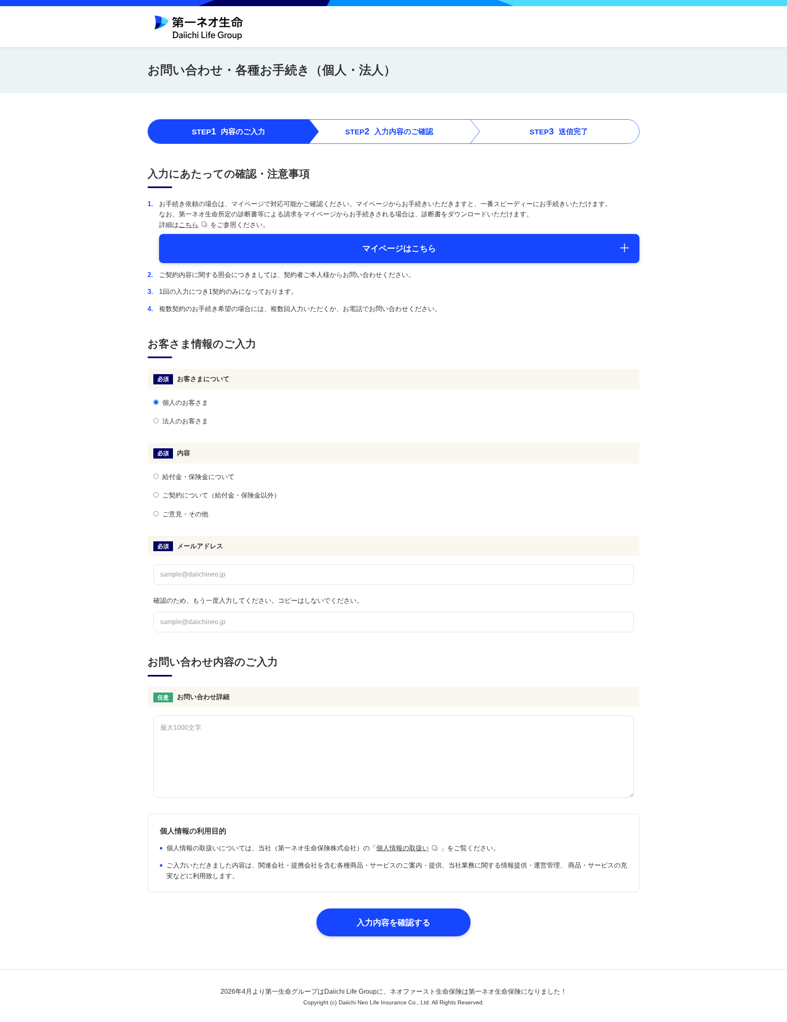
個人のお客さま (185, 402)
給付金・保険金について (198, 476)
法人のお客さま (185, 421)
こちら (188, 224)
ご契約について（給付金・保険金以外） (221, 495)
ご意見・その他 (185, 514)
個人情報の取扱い (402, 848)
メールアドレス (200, 546)
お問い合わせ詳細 (203, 696)
